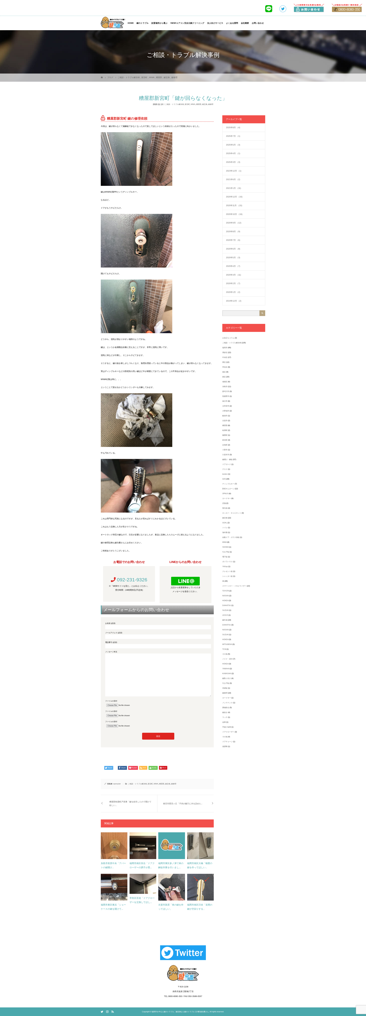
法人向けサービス (215, 23)
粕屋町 (224, 430)
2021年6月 (233, 179)
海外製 (224, 532)
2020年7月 (233, 240)
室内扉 (224, 508)
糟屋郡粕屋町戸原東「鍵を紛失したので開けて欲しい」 (130, 803)
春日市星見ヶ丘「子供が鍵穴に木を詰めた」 (183, 803)
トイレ (224, 528)
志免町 (224, 445)
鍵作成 (224, 620)
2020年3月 (233, 275)
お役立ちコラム (228, 338)
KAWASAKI (226, 674)
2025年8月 (233, 127)
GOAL (224, 523)
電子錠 (224, 557)
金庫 (224, 722)
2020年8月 (233, 231)
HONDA (225, 601)
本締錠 (224, 688)
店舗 (224, 503)
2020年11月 (234, 205)
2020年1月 (233, 292)
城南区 (224, 382)
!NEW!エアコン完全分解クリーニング (187, 23)
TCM (224, 649)
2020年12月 (234, 197)
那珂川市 (225, 391)
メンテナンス (227, 703)
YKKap (225, 567)
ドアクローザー (228, 732)
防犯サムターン (228, 489)
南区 (224, 372)
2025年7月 (233, 136)
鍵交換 (204, 104)
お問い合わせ (258, 23)
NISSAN (225, 596)
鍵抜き (224, 712)
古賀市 (224, 421)
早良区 (224, 367)
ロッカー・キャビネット (231, 513)
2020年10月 (234, 214)
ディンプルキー (228, 484)
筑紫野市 (225, 396)
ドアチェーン (227, 742)
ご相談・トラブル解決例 (174, 104)
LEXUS (225, 615)
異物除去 (225, 708)
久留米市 (225, 455)
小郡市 (224, 450)
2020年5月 (233, 257)
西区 (224, 377)
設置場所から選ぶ (159, 23)
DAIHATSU (226, 605)
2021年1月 (233, 188)
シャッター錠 (227, 576)
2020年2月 (233, 283)
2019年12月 (233, 301)
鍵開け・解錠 (227, 460)
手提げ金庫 (226, 727)
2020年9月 (233, 223)
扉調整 (224, 746)
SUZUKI (225, 610)
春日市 (224, 401)
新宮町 (187, 104)
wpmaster (117, 784)
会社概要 (245, 23)
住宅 (224, 479)
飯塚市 (224, 416)
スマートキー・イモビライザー (234, 586)
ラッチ (224, 717)
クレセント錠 (227, 571)
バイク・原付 (227, 659)
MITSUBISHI (227, 644)
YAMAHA (225, 669)
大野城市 (225, 411)
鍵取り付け (226, 678)
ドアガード (226, 464)
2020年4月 (233, 266)
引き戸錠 (225, 552)
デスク (224, 469)
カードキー (226, 498)
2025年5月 (233, 145)
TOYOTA (225, 591)
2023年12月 (233, 171)
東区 (224, 362)
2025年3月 (233, 162)
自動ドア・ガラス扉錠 (230, 537)
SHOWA (225, 547)
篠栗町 (224, 435)
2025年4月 (233, 153)
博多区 (224, 352)
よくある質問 (232, 23)
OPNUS (225, 494)
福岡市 (224, 348)
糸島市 (224, 387)
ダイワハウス (227, 562)
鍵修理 (210, 104)
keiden (225, 474)
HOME (131, 23)
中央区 (224, 357)
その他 (224, 654)
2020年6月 (233, 249)
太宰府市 (225, 406)
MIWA (193, 104)
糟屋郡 (198, 104)
